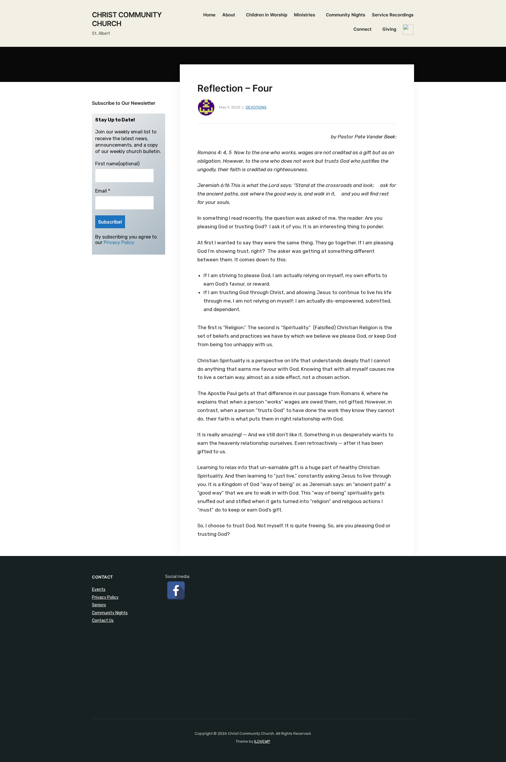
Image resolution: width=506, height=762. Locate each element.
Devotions (256, 107)
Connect (362, 29)
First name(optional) (117, 164)
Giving (389, 29)
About (228, 15)
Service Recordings (392, 15)
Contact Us (103, 620)
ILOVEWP (262, 741)
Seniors (99, 605)
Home (209, 15)
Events (98, 589)
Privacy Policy (119, 242)
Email (102, 191)
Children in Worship (266, 15)
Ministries (304, 15)
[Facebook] (176, 590)
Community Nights (345, 15)
